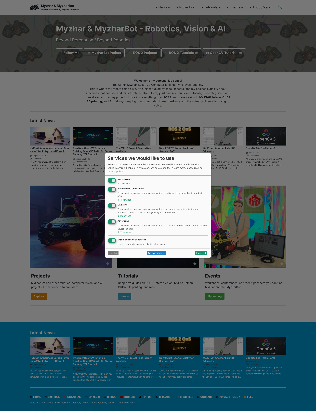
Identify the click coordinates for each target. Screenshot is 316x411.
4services (124, 199)
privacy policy (115, 171)
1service (124, 183)
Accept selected (156, 253)
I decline (113, 253)
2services (124, 216)
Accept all (201, 253)
